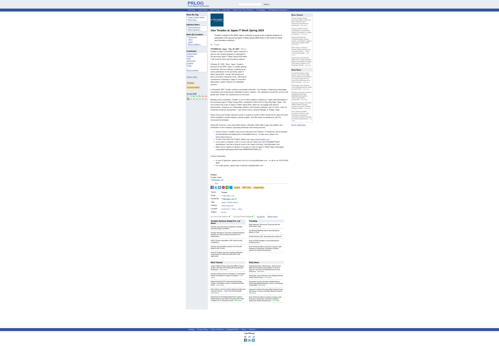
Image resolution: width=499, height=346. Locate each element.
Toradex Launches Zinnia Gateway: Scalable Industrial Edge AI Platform (226, 227)
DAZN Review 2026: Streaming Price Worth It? (265, 236)
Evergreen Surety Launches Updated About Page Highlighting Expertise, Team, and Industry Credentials (266, 283)
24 (200, 99)
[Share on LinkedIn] (219, 187)
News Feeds (215, 10)
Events (224, 212)
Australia (190, 56)
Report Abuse (272, 217)
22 (206, 99)
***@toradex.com (217, 180)
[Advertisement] (269, 67)
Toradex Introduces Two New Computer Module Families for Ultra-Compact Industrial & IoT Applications (227, 234)
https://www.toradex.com (260, 139)
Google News (259, 188)
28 (188, 99)
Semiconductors (194, 27)
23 (203, 99)
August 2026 (192, 94)
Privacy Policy (202, 329)
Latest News (203, 10)
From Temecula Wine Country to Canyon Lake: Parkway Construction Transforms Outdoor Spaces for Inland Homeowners (265, 248)
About (244, 329)
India (189, 58)
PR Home (191, 10)
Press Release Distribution (198, 6)
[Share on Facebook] (212, 187)
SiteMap (191, 329)
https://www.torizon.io (224, 137)
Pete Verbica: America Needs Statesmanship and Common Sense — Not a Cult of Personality (228, 290)
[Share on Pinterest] (223, 187)
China (189, 66)
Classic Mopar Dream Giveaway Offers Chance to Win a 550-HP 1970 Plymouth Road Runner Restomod (227, 268)
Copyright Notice (232, 329)
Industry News (191, 77)
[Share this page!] (249, 341)
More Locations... (194, 44)
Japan (190, 42)
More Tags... (193, 20)
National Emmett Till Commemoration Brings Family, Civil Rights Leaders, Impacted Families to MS (227, 283)
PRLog (243, 49)
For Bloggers (261, 10)
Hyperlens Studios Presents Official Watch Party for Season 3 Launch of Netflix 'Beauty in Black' (266, 290)
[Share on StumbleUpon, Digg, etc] (227, 187)
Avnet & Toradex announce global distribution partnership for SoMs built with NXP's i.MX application (227, 254)
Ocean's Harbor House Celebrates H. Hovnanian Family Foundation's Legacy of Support (228, 275)
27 (191, 99)
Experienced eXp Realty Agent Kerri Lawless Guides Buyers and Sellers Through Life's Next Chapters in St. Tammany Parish (227, 298)
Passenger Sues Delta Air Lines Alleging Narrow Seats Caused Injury (302, 87)
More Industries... (194, 30)
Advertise (252, 329)
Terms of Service (217, 329)
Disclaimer (261, 217)
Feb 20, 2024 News (298, 125)
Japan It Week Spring (196, 17)
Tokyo (190, 40)
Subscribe (226, 10)
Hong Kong (191, 61)
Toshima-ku (192, 37)
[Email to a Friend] (230, 187)
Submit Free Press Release (243, 10)
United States (192, 54)
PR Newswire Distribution (277, 10)
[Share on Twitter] (215, 187)
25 (197, 99)
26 (194, 99)
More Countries (192, 70)
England (190, 63)
